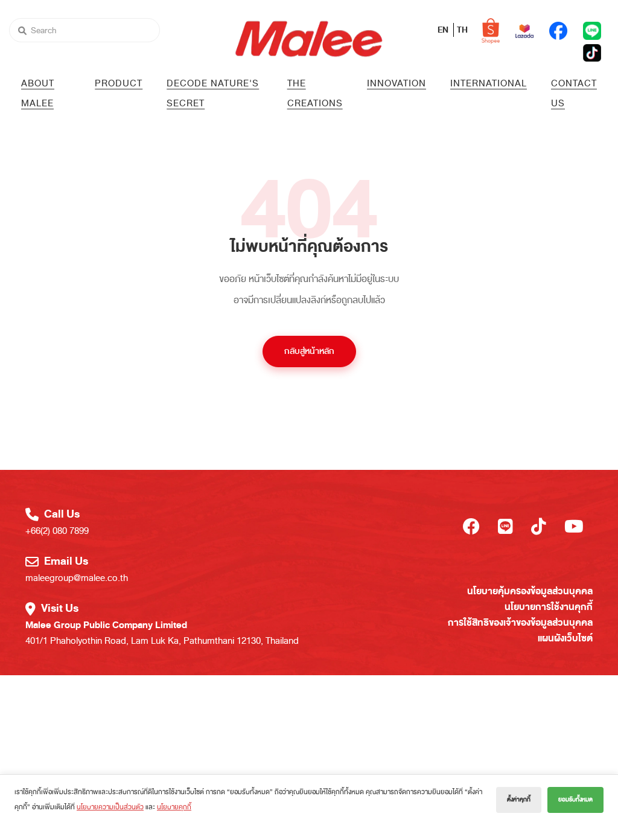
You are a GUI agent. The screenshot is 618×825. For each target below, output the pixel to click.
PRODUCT (118, 83)
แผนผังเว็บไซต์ (565, 638)
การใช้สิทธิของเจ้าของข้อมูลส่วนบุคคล (520, 623)
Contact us (574, 93)
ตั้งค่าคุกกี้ (518, 799)
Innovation (396, 83)
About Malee (37, 93)
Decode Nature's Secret (213, 93)
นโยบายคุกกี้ (174, 806)
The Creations (315, 93)
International (488, 83)
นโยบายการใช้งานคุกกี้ (549, 607)
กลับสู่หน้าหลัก (309, 351)
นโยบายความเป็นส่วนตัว (110, 806)
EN (444, 30)
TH (462, 30)
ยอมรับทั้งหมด (575, 799)
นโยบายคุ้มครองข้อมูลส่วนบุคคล (530, 591)
